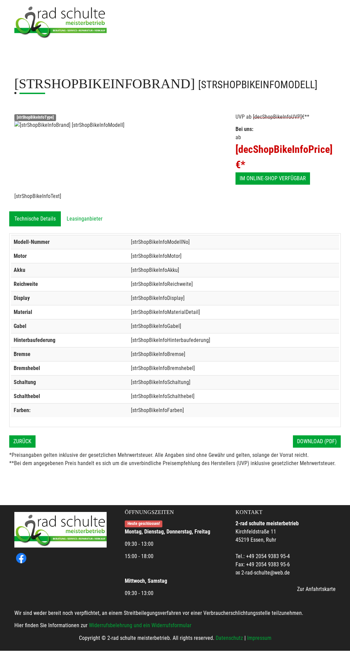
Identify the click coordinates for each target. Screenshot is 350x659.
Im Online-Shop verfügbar (273, 178)
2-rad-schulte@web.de (265, 572)
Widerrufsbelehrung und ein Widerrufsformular (140, 625)
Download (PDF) (317, 441)
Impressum (259, 638)
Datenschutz (229, 638)
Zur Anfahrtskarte (316, 589)
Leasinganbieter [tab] (85, 218)
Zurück (22, 441)
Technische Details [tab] (35, 218)
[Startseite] (60, 21)
